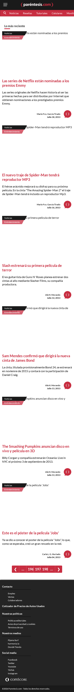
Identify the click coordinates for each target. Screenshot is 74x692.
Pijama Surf (13, 640)
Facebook (12, 659)
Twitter (11, 663)
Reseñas (27, 13)
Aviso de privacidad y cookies (21, 624)
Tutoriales (41, 13)
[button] (5, 13)
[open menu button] (5, 5)
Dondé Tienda (14, 647)
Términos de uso (15, 627)
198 (45, 569)
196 (30, 569)
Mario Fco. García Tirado (48, 114)
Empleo (11, 593)
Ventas (11, 597)
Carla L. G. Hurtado (51, 554)
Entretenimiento (12, 37)
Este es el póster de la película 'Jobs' (30, 533)
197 (38, 569)
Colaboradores (15, 600)
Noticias (14, 13)
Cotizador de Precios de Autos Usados (23, 606)
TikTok (11, 670)
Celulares (57, 13)
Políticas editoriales (17, 620)
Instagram (12, 673)
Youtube (12, 666)
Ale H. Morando (52, 294)
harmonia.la (13, 643)
